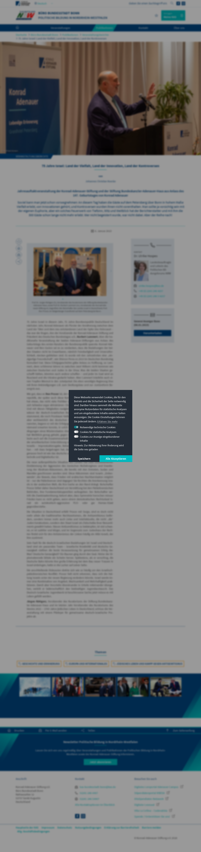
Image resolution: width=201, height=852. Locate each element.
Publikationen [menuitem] (104, 28)
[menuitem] (20, 28)
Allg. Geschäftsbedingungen (33, 831)
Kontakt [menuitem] (143, 28)
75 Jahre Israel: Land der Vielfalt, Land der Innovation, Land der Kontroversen (62, 38)
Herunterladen (152, 333)
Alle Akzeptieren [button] (116, 458)
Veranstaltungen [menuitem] (60, 28)
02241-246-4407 (88, 793)
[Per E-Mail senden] (19, 255)
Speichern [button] (84, 458)
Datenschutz (64, 827)
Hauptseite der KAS (27, 827)
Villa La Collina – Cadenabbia (151, 810)
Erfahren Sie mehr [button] (107, 421)
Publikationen (70, 34)
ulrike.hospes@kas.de (151, 285)
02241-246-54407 (89, 799)
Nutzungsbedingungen (88, 827)
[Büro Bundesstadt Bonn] (25, 15)
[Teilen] (19, 261)
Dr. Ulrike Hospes (145, 256)
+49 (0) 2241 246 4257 (151, 291)
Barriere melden (151, 827)
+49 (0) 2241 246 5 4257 (152, 296)
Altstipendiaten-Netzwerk (149, 799)
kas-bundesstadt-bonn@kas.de (97, 787)
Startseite (21, 34)
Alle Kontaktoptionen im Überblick (95, 804)
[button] (29, 271)
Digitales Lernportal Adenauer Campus (156, 787)
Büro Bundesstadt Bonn (44, 34)
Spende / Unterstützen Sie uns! (152, 816)
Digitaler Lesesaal (144, 804)
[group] (35, 690)
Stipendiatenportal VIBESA (149, 793)
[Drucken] (19, 248)
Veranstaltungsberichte (95, 34)
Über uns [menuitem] (179, 28)
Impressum (48, 827)
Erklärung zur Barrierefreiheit (121, 827)
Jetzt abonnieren (100, 762)
